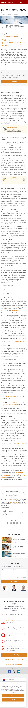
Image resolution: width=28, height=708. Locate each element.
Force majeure (15, 310)
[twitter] (14, 671)
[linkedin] (18, 671)
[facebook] (9, 671)
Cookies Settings (13, 703)
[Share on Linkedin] (14, 523)
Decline (13, 699)
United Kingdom (10, 679)
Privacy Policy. (14, 692)
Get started (14, 81)
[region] (13, 694)
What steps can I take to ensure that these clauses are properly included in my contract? (13, 44)
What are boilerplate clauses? (10, 36)
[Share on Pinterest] (17, 523)
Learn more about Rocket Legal (14, 659)
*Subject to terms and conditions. (14, 664)
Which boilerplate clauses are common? (12, 41)
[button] (1, 6)
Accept (13, 695)
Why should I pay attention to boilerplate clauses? (13, 38)
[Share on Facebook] (8, 523)
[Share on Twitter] (11, 523)
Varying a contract (21, 443)
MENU (25, 2)
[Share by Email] (20, 523)
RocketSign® (9, 621)
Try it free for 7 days (14, 655)
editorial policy (13, 502)
